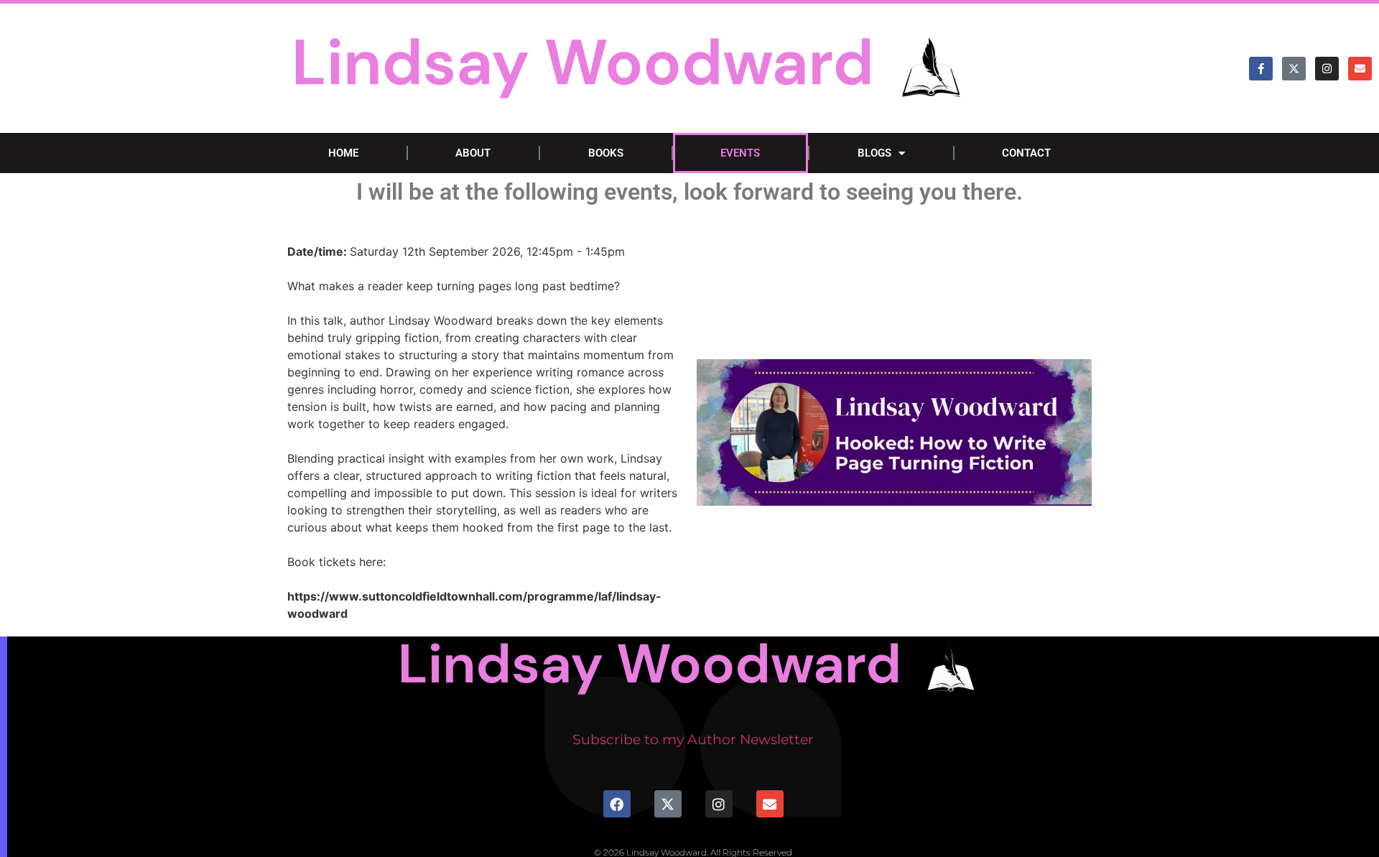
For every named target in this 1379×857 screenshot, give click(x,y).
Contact (1026, 153)
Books (605, 153)
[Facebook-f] (1261, 68)
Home (343, 153)
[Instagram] (1327, 68)
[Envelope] (1360, 68)
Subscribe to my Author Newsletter (693, 739)
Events (740, 153)
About (473, 153)
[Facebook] (617, 803)
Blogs (874, 153)
